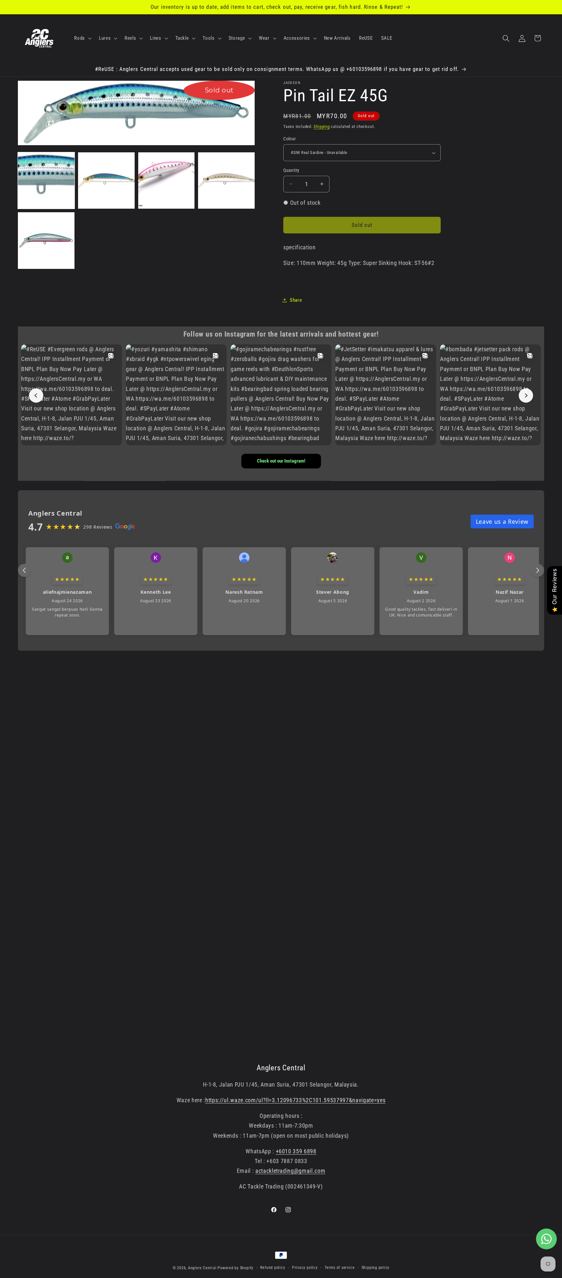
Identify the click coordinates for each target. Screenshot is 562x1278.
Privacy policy (305, 1267)
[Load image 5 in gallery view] (46, 240)
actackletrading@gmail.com (290, 1171)
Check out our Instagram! (281, 461)
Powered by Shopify (235, 1268)
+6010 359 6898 (296, 1151)
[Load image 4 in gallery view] (226, 180)
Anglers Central (202, 1268)
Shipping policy (376, 1267)
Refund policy (272, 1267)
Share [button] (296, 300)
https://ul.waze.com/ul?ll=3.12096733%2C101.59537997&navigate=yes (295, 1100)
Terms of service (340, 1267)
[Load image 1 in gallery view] (46, 180)
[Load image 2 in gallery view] (106, 180)
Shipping (321, 126)
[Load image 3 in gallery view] (166, 180)
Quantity (291, 170)
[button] (82, 38)
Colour (289, 138)
